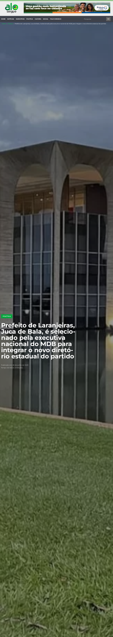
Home (4, 24)
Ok (108, 19)
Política (10, 24)
